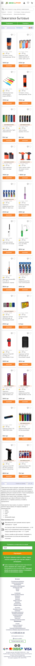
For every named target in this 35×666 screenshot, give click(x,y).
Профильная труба (17, 587)
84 (31, 483)
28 (26, 483)
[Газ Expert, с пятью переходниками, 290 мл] (25, 81)
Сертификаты (17, 616)
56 (29, 483)
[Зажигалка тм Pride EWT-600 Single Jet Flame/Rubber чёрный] (25, 342)
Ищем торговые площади (17, 594)
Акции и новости (17, 600)
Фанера (17, 589)
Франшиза (17, 602)
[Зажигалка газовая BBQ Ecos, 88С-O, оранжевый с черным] (9, 267)
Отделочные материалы (17, 583)
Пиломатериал (17, 584)
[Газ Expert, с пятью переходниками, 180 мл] (9, 43)
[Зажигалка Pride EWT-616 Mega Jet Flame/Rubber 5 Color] (9, 342)
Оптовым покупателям (17, 613)
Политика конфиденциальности (17, 628)
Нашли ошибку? (18, 638)
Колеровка (17, 610)
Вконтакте (15, 645)
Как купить (17, 607)
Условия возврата (17, 615)
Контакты (17, 597)
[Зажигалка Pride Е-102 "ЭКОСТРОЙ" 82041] (9, 417)
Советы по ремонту (17, 625)
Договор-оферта (17, 626)
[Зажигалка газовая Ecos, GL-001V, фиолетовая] (25, 193)
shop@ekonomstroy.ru (18, 636)
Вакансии (17, 599)
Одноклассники (19, 645)
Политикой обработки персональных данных (18, 569)
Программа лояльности (17, 612)
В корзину (9, 66)
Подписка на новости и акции (17, 619)
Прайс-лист (17, 618)
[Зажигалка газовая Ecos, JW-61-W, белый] (9, 230)
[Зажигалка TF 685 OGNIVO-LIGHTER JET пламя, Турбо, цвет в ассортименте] (25, 43)
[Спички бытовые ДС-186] (25, 305)
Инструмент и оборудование (17, 586)
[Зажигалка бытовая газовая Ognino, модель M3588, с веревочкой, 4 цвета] (9, 81)
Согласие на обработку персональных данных (17, 629)
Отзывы (17, 623)
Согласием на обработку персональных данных (18, 571)
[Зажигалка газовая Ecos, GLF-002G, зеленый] (25, 230)
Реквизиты (17, 596)
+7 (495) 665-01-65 (18, 633)
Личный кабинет (24, 3)
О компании (17, 593)
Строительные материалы (17, 581)
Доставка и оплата (17, 609)
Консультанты (17, 603)
